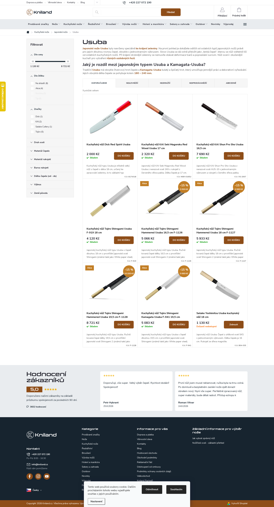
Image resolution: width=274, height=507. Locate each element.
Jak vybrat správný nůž (203, 438)
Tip (38, 98)
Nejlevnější (132, 83)
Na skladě (41, 83)
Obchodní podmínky (147, 457)
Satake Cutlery (43, 126)
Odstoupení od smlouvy (149, 466)
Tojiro (39, 131)
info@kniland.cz (40, 464)
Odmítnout (152, 489)
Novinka (40, 93)
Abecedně (231, 83)
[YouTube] (47, 476)
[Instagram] (38, 476)
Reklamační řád (144, 462)
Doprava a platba (34, 2)
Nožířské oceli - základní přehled (208, 443)
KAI (38, 121)
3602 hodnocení (37, 406)
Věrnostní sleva (55, 2)
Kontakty (71, 2)
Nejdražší (165, 83)
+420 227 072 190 (41, 454)
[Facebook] (29, 476)
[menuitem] (38, 24)
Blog (83, 2)
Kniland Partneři (145, 480)
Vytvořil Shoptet (239, 503)
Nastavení (96, 501)
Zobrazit (233, 324)
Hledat (171, 12)
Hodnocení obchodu (147, 453)
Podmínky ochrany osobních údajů (154, 471)
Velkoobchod (143, 476)
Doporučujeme (99, 83)
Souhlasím (176, 489)
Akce (39, 88)
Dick (39, 116)
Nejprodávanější (198, 83)
